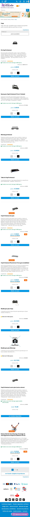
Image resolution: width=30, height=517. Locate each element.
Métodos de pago (23, 506)
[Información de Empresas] (24, 489)
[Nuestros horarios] (5, 1)
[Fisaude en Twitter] (10, 499)
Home (2, 19)
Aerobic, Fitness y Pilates (9, 19)
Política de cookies (7, 511)
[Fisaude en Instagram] (13, 499)
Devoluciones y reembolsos (9, 508)
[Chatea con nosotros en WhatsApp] (21, 1)
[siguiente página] (17, 469)
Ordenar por (3, 31)
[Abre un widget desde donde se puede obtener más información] (20, 514)
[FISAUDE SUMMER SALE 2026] (15, 15)
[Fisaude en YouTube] (17, 499)
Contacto (25, 511)
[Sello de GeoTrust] (17, 489)
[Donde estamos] (2, 1)
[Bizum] (24, 484)
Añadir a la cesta (15, 76)
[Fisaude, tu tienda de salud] (7, 6)
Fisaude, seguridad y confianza (20, 504)
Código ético (5, 506)
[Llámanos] (17, 1)
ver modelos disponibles (15, 416)
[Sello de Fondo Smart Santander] (15, 495)
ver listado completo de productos (15, 473)
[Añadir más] (18, 73)
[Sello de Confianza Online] (11, 489)
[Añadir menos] (11, 73)
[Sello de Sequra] (6, 489)
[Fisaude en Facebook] (6, 499)
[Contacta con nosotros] (24, 1)
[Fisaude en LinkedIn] (20, 499)
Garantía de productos (22, 508)
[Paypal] (17, 484)
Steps (16, 19)
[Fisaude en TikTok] (24, 499)
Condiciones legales (7, 504)
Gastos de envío (14, 506)
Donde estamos (17, 511)
